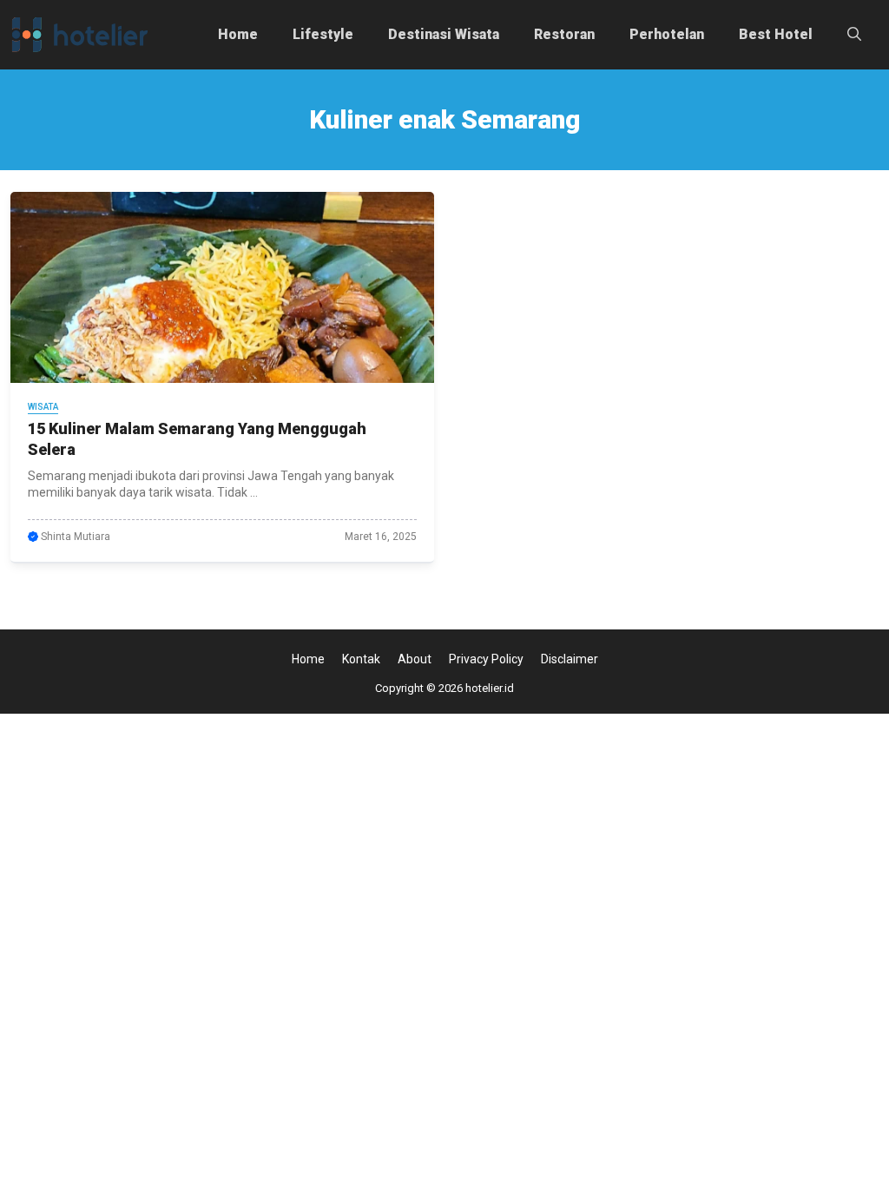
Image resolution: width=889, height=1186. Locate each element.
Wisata (43, 407)
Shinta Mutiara (75, 536)
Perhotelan (666, 34)
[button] (854, 35)
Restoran (564, 34)
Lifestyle (323, 34)
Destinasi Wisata (443, 34)
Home (238, 34)
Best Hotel (776, 34)
